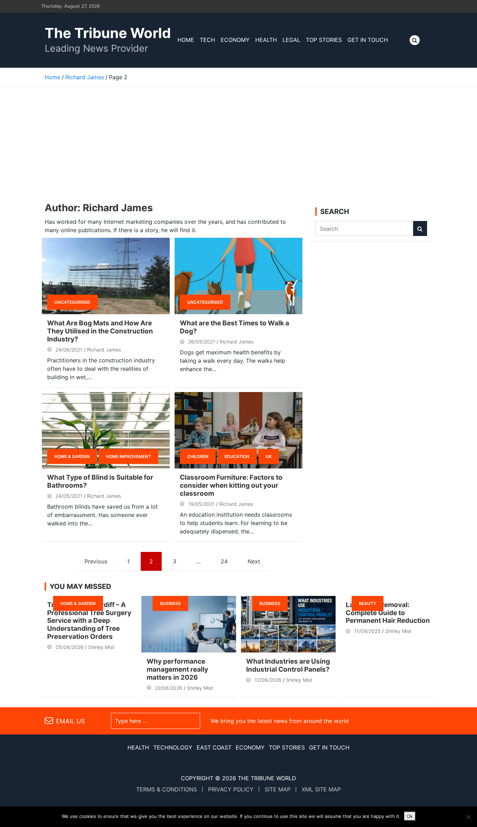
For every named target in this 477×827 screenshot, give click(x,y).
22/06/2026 (168, 688)
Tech (207, 39)
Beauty (367, 603)
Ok (410, 816)
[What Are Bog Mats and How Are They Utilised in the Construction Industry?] (106, 276)
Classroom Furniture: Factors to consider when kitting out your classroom (231, 485)
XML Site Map (321, 789)
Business (170, 603)
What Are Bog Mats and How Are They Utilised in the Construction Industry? (100, 331)
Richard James (104, 350)
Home (185, 39)
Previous (96, 561)
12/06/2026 (268, 680)
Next (254, 561)
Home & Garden (72, 456)
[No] (468, 816)
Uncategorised (72, 302)
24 (224, 561)
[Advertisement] (238, 139)
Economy (235, 39)
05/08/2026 (69, 647)
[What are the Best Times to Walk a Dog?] (238, 276)
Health (266, 39)
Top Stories (324, 39)
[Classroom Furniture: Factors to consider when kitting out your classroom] (238, 430)
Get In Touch (367, 39)
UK (269, 456)
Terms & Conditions (166, 789)
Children (197, 456)
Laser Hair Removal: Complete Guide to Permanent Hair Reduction (388, 613)
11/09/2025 (367, 631)
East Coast (214, 747)
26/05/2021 (201, 342)
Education (237, 456)
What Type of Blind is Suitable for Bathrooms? (100, 481)
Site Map (278, 789)
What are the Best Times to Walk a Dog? (234, 327)
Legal (291, 39)
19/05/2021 (201, 504)
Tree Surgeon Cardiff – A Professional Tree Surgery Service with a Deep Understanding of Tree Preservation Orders (89, 621)
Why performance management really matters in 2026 (177, 669)
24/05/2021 (69, 496)
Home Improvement (128, 456)
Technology (172, 747)
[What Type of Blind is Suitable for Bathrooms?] (106, 430)
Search (420, 228)
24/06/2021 (69, 350)
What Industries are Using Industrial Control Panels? (288, 665)
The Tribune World (108, 33)
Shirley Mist (101, 647)
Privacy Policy (231, 789)
